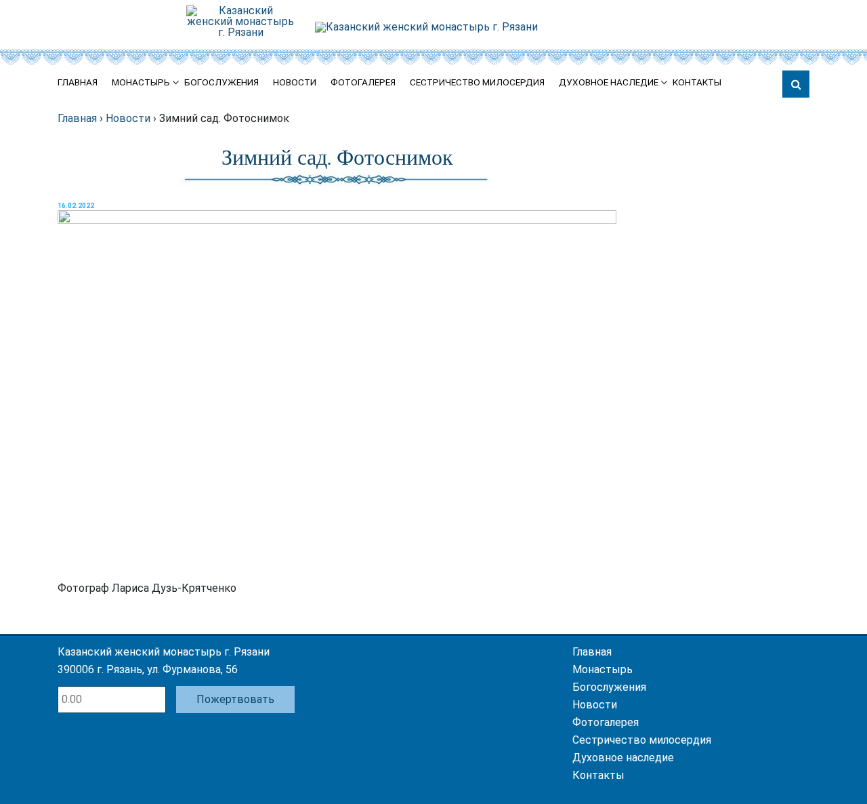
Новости (294, 82)
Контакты (697, 82)
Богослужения (221, 82)
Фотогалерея (363, 82)
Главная (78, 82)
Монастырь (141, 82)
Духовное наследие (608, 82)
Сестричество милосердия (477, 82)
